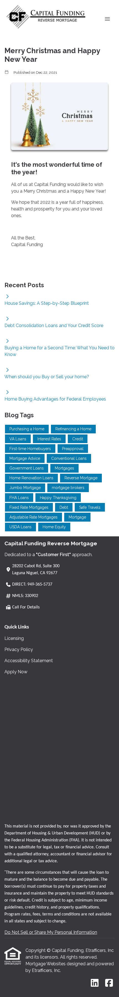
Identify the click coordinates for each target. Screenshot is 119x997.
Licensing (14, 638)
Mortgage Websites (46, 963)
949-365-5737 (39, 584)
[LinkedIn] (94, 983)
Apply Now (15, 671)
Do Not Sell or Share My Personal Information (50, 932)
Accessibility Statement (28, 660)
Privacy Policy (18, 649)
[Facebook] (109, 983)
